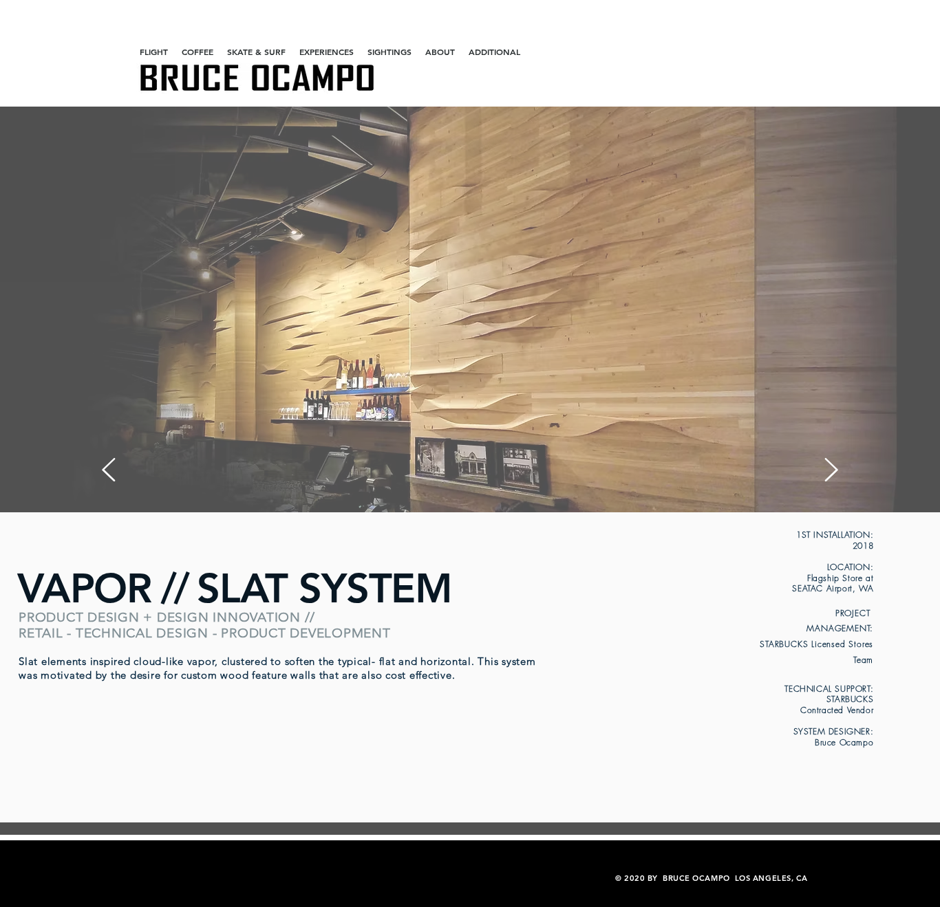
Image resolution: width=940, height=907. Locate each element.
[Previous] (109, 471)
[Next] (831, 471)
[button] (154, 52)
